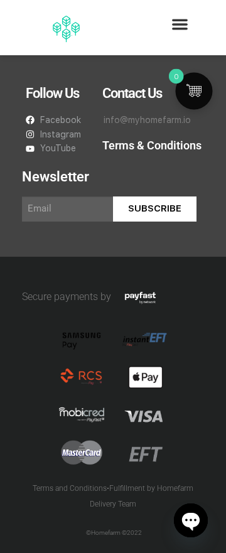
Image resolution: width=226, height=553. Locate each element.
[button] (180, 24)
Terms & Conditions (152, 145)
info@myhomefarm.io (147, 120)
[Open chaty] (191, 520)
